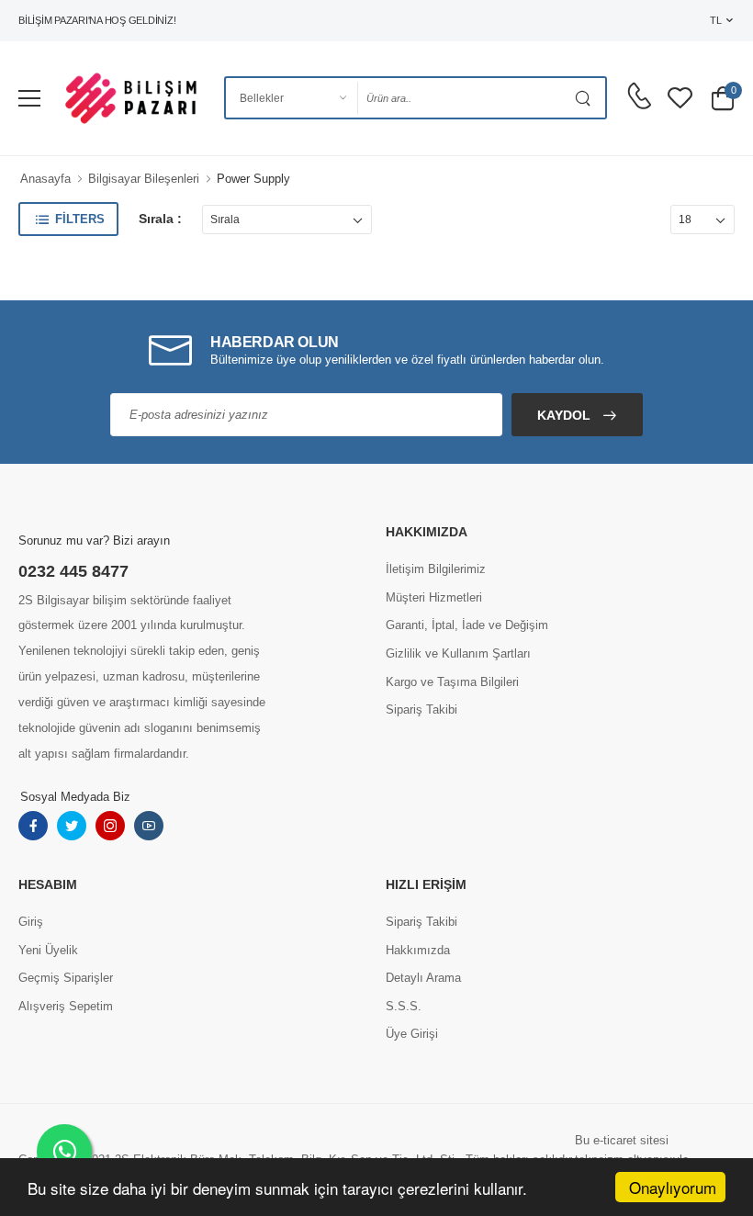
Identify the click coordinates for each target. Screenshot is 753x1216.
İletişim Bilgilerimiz (436, 569)
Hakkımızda (418, 950)
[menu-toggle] (29, 98)
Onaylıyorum (672, 1187)
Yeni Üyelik (48, 950)
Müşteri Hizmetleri (434, 597)
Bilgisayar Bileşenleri (143, 179)
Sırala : (160, 218)
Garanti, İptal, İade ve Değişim (467, 625)
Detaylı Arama (423, 978)
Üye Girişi (412, 1034)
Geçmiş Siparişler (65, 978)
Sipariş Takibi (421, 709)
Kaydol (565, 415)
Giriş (30, 922)
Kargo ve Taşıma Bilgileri (452, 682)
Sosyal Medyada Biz (75, 797)
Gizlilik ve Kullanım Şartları (458, 653)
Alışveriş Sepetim (65, 1006)
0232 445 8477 (73, 571)
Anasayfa (45, 179)
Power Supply (253, 179)
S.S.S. (403, 1006)
